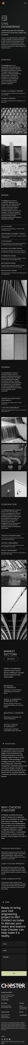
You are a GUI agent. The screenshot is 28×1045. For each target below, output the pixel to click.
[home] (3, 3)
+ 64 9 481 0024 (5, 999)
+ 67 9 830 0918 (23, 1015)
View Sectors (11, 659)
